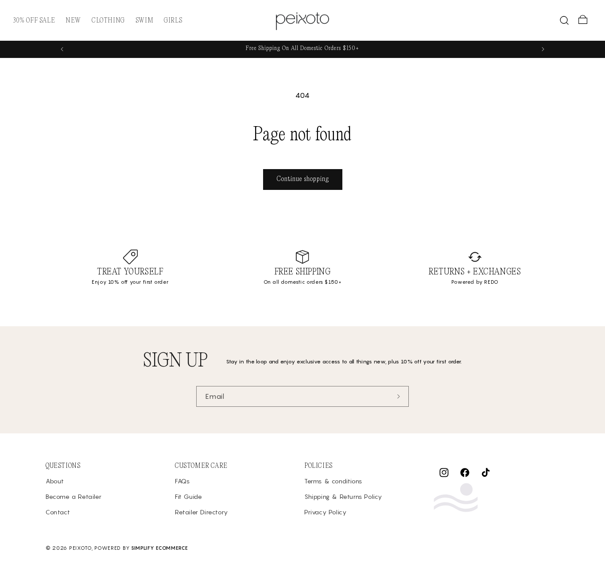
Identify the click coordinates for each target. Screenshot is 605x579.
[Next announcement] (543, 49)
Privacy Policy (325, 512)
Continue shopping (302, 179)
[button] (108, 21)
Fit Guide (188, 496)
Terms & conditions (333, 481)
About (55, 481)
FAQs (182, 481)
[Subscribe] (398, 396)
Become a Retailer (73, 496)
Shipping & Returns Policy (343, 496)
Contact (58, 512)
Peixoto (80, 548)
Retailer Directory (201, 512)
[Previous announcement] (62, 49)
